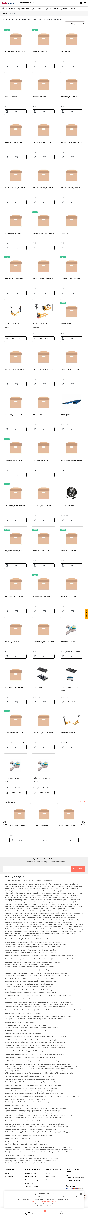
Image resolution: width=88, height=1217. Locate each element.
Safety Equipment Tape (29, 1115)
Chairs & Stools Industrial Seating (27, 981)
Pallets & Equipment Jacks (31, 1088)
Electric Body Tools (49, 952)
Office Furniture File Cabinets (50, 1085)
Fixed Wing (48, 944)
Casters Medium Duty (20, 973)
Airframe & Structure (23, 942)
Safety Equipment (12, 1108)
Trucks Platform (28, 1142)
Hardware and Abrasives (31, 911)
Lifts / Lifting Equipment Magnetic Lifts (27, 1071)
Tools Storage (26, 1138)
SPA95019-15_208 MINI (41, 596)
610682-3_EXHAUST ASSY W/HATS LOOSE (43, 233)
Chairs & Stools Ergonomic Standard (31, 979)
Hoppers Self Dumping (34, 1051)
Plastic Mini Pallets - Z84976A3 (69, 687)
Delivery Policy (30, 1176)
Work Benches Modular (48, 1163)
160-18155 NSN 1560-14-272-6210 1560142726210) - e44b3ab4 (18, 826)
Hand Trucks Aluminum (39, 1042)
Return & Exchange (32, 1180)
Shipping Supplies (12, 1129)
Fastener (40, 944)
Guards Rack (51, 1036)
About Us (49, 1173)
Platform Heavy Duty (72, 1096)
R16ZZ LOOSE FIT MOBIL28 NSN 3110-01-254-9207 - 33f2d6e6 (71, 369)
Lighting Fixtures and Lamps (24, 913)
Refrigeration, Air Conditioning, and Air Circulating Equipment (41, 926)
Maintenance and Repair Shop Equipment (26, 915)
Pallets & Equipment (13, 1088)
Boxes (7, 959)
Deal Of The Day (10, 8)
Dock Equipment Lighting (18, 1004)
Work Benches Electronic (21, 1161)
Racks (7, 1099)
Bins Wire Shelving (16, 1155)
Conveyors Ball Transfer (23, 990)
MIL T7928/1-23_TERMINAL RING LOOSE (15, 188)
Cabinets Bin (17, 962)
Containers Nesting (37, 984)
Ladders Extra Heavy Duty (21, 1061)
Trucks (7, 1142)
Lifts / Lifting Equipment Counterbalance (33, 1066)
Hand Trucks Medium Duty (19, 1042)
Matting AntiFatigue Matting (22, 1079)
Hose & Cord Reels (12, 1054)
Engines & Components (26, 944)
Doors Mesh (37, 1013)
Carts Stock (25, 970)
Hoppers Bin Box (19, 1051)
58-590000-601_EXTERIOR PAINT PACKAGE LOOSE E (71, 278)
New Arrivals (53, 8)
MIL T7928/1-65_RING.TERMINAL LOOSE (71, 51)
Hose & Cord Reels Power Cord (31, 1054)
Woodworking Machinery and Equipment (54, 933)
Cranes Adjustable (17, 995)
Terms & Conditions (32, 1186)
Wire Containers (30, 1155)
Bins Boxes (25, 955)
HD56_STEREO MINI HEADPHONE (68, 596)
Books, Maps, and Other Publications (26, 893)
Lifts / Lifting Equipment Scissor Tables (39, 1068)
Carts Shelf (35, 970)
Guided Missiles (46, 911)
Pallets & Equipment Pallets (20, 1091)
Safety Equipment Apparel (29, 1108)
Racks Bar (14, 1099)
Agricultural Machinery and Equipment (23, 884)
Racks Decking (34, 1099)
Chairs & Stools (11, 979)
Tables (7, 1135)
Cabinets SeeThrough (46, 966)
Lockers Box (50, 1076)
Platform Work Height (40, 1096)
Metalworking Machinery (46, 917)
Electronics (9, 881)
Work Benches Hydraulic (30, 1163)
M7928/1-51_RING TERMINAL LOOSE (40, 97)
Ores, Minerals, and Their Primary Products (26, 922)
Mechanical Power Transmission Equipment (26, 920)
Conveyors (9, 990)
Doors (7, 1013)
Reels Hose (24, 1105)
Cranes (7, 995)
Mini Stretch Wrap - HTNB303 (40, 778)
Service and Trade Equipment (37, 929)
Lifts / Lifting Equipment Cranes (60, 1066)
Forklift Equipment (12, 1031)
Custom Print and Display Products (18, 939)
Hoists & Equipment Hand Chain (53, 1047)
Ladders (8, 1061)
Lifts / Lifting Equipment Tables (36, 1073)
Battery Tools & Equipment (30, 952)
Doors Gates (26, 1013)
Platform (8, 1096)
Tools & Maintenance (52, 947)
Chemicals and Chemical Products (54, 893)
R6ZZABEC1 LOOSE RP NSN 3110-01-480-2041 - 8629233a (15, 369)
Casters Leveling (33, 975)
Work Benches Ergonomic (41, 1161)
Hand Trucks (9, 1040)
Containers (9, 984)
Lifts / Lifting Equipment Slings (55, 1071)
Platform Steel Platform (22, 1096)
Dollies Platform (52, 1010)
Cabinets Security (18, 966)
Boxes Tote (38, 959)
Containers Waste (18, 986)
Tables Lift (52, 1135)
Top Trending (39, 8)
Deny (49, 1205)
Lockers (8, 1076)
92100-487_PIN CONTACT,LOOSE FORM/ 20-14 (70, 233)
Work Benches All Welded (26, 1158)
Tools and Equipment (13, 950)
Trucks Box (14, 1144)
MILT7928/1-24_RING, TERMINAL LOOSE (69, 97)
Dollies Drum (16, 1010)
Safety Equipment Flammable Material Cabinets (45, 1117)
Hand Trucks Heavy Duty (46, 1040)
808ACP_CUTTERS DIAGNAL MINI (12, 642)
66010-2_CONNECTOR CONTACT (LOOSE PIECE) (15, 142)
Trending (7, 30)
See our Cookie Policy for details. (44, 1201)
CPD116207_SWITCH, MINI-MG (15, 687)
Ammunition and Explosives (40, 888)
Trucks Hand (15, 1142)
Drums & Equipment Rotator (51, 1019)
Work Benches (10, 1158)
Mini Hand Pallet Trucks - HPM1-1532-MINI (15, 324)
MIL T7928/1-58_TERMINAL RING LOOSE (43, 188)
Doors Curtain (15, 1013)
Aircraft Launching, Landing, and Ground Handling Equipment (50, 886)
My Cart (7, 1173)
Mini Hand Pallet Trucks (70, 733)
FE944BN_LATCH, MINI (41, 460)
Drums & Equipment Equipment (32, 1016)
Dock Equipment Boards (27, 1002)
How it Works (50, 1176)
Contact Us (50, 1180)
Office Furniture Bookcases (28, 1085)
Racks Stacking (43, 1102)
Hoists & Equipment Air (50, 1045)
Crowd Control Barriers (25, 999)
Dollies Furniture (28, 1010)
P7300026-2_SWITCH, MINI (43, 642)
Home (5, 13)
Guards (7, 1036)
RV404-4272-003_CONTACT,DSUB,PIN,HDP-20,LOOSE (71, 324)
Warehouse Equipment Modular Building (55, 1152)
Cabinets (8, 962)
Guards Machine (17, 1036)
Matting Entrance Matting (26, 1082)
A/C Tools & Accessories (31, 950)
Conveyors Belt (16, 992)
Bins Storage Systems (48, 955)
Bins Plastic (34, 955)
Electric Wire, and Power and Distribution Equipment (49, 900)
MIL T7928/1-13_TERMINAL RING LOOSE (43, 142)
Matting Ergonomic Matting (46, 1082)
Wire (6, 1155)
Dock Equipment (11, 1002)
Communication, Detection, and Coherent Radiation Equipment (38, 895)
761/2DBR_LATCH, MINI (14, 551)
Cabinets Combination (44, 962)
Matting (8, 1079)
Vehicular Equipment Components (26, 933)
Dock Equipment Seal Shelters (58, 1004)
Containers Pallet (32, 986)
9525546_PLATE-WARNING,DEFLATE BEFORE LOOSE (15, 97)
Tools (7, 1138)
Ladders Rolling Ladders (56, 1061)
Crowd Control (10, 999)
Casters (8, 973)
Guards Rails (61, 1036)
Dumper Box (16, 1022)
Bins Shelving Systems (21, 1124)
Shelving (8, 1124)
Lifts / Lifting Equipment (14, 1064)
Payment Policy (30, 1173)
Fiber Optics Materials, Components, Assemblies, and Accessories (38, 904)
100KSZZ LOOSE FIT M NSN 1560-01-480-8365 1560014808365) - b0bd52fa (71, 460)
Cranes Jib (29, 995)
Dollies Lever (40, 1010)
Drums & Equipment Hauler (55, 1016)
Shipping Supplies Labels (21, 1132)
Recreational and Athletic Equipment (59, 924)
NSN (6, 884)
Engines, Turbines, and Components (60, 902)
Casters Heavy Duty (18, 975)
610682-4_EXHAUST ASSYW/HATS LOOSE (41, 51)
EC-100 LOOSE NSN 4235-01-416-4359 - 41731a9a (43, 369)
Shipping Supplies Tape (40, 1132)
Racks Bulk (23, 1099)
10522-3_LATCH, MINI (41, 551)
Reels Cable (15, 1105)
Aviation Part (10, 942)
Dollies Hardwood (66, 1010)
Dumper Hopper (28, 1022)
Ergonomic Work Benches (49, 1027)
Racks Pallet (17, 1102)
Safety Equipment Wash (51, 1113)
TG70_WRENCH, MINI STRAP (69, 551)
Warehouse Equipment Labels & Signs (25, 1152)
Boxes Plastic (27, 959)
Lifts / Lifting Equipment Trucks (61, 1073)
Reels (7, 1105)
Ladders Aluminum (39, 1061)
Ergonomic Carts (18, 1027)
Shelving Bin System (37, 1124)
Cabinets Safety (32, 966)
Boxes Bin (47, 959)
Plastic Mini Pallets (40, 687)
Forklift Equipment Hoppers (32, 1033)
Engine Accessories (38, 902)
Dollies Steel (78, 1010)
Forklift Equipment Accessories (32, 1031)
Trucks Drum (43, 1144)
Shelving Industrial (32, 1126)
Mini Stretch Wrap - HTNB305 (12, 778)
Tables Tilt (27, 1135)
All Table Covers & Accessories (44, 939)
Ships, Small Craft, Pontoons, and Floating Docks (31, 931)
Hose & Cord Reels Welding (54, 1054)
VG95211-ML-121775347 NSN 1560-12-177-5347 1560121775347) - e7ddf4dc (68, 826)
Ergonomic (9, 1025)
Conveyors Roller (39, 990)
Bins (6, 955)
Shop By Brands (69, 8)
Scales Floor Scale (34, 1121)
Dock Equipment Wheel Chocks (54, 1006)
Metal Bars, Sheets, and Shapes (24, 917)
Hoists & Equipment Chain (30, 1045)
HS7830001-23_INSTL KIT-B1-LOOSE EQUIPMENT (71, 142)
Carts (7, 970)
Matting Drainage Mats (41, 1079)
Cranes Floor (39, 995)
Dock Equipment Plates (37, 1004)
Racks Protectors (30, 1102)
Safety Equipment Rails (33, 1111)
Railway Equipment (18, 929)
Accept (39, 1205)
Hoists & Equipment (12, 1045)
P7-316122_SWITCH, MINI (42, 506)
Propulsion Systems (24, 947)
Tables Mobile (16, 1135)
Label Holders (10, 1057)
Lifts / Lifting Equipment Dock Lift (38, 1064)
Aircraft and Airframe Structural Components (54, 884)
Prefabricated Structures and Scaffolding (29, 924)
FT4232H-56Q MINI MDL (14, 733)
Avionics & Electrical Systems (43, 942)
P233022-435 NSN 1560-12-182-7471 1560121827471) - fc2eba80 (43, 826)
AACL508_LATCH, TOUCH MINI (14, 596)
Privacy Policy (30, 1183)
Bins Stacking (71, 955)
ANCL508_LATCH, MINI (13, 415)
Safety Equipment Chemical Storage (52, 1115)
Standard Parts (37, 947)
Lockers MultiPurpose (36, 1076)
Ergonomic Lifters (31, 1027)
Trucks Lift (23, 1144)
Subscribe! (77, 869)
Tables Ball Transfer (39, 1135)
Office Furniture (11, 1085)
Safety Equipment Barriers (50, 1108)
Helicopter (57, 944)
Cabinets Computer (19, 964)
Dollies (7, 1010)
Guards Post (28, 1036)
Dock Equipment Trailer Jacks (30, 1006)
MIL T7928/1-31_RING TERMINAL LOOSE (13, 233)
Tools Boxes (14, 1138)
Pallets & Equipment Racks (41, 1091)
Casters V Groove (53, 973)
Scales (7, 1121)
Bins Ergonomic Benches (23, 1025)
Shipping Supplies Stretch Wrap (31, 1129)
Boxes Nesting (16, 959)
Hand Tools (17, 911)
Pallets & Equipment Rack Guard (31, 1093)
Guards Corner (40, 1036)
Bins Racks (61, 955)
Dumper (8, 1022)
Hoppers (8, 1051)
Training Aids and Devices (68, 931)
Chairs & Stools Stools (49, 981)
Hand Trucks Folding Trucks (26, 1040)
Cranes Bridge (51, 995)
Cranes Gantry (73, 995)
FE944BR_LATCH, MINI (13, 460)
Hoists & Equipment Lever (31, 1047)
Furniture (61, 906)
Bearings (57, 891)
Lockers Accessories (19, 1076)
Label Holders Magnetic (25, 1057)
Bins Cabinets (14, 955)
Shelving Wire (64, 1126)
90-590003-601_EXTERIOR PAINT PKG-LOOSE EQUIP (43, 278)
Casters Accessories (62, 975)
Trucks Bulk (33, 1144)
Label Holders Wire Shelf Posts (47, 1057)
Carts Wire (54, 970)
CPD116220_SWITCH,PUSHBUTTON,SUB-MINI (43, 733)
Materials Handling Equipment (47, 913)
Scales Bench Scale (18, 1121)
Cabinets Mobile (29, 962)
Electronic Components (43, 881)
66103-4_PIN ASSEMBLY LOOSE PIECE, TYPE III (14, 278)
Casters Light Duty (47, 975)
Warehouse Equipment (13, 1147)
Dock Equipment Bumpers (47, 1002)
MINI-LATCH (37, 415)
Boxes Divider (72, 959)
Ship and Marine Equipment (60, 929)
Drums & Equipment (12, 1016)
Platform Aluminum (57, 1096)
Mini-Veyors (65, 415)
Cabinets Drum (32, 964)
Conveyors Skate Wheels (48, 992)
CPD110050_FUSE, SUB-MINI (15, 506)
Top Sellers (25, 8)
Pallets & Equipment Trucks (54, 1093)
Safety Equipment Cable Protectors (29, 1113)
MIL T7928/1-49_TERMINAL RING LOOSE (71, 188)
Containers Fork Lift (22, 984)
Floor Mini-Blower (67, 506)
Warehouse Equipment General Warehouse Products (42, 1147)
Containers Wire (45, 986)
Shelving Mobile (19, 1126)
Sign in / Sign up (11, 1176)
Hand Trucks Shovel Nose (58, 1042)
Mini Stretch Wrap (68, 642)
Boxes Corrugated (58, 959)
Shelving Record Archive (49, 1126)
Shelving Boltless (53, 1124)
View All (81, 802)
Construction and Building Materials (55, 897)
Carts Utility (44, 970)
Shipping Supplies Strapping (60, 1132)
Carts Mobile (14, 970)
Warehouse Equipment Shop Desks (38, 1149)
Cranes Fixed (61, 995)
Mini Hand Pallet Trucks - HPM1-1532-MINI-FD (43, 324)
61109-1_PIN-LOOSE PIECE (15, 51)
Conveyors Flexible (30, 992)
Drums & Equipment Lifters (30, 1019)
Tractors (54, 931)
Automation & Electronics (24, 881)
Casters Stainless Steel (37, 973)
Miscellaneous (61, 917)
